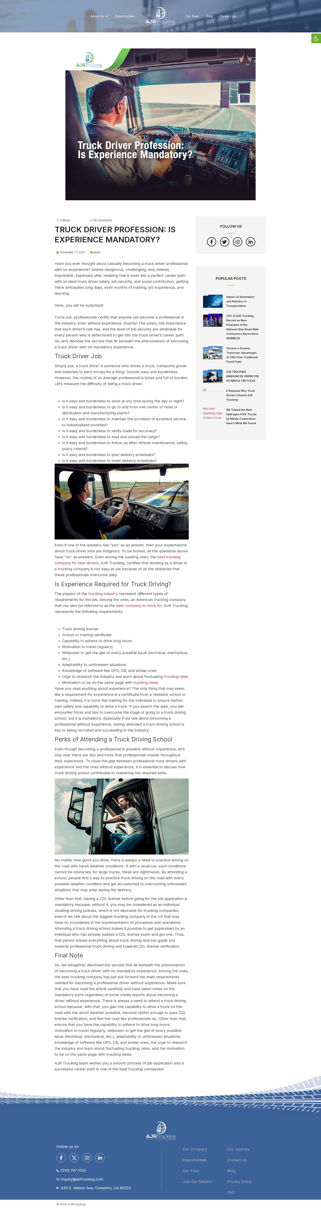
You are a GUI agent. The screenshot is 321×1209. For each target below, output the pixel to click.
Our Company (195, 1149)
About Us (97, 16)
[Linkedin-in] (250, 241)
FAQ (230, 1192)
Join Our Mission (197, 1181)
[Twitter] (224, 241)
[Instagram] (237, 241)
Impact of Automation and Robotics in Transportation (240, 301)
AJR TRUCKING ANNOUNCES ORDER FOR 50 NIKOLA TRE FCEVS (242, 376)
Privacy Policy (239, 1181)
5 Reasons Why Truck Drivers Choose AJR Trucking (240, 395)
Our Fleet (192, 16)
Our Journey (238, 1149)
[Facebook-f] (211, 241)
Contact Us (228, 16)
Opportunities (124, 16)
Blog (209, 16)
